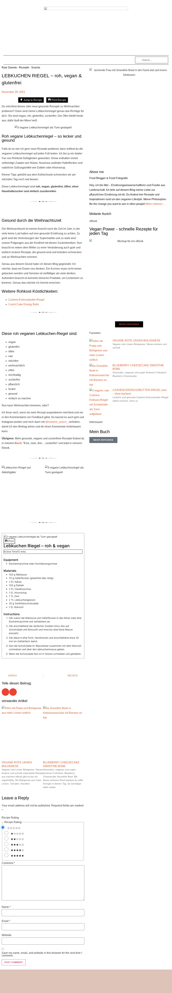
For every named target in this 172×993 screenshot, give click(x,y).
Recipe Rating (10, 817)
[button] (9, 60)
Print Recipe (58, 100)
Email (6, 921)
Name (6, 907)
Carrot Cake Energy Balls (23, 304)
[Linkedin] (95, 988)
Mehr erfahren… (155, 203)
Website (6, 935)
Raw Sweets (9, 67)
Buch (18, 443)
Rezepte (24, 67)
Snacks (35, 67)
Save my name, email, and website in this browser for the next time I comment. (42, 954)
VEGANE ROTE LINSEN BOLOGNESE (136, 340)
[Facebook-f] (89, 988)
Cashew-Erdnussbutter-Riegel (26, 299)
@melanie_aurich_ (56, 421)
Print (11, 541)
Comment (8, 863)
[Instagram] (77, 988)
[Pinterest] (83, 988)
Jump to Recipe (32, 100)
